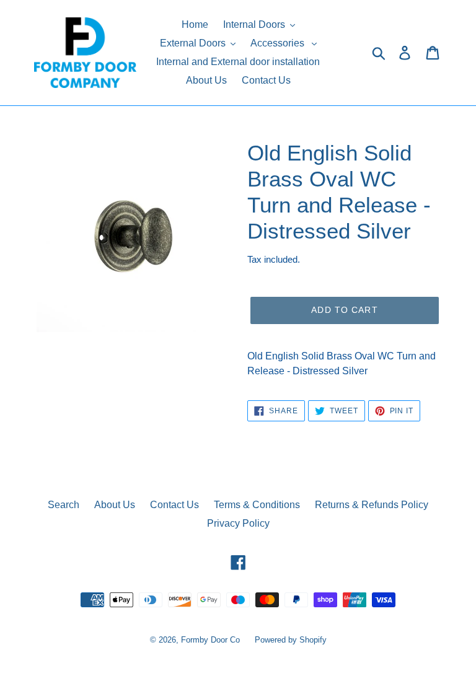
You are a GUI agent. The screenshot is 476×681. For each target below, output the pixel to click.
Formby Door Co (211, 639)
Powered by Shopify (291, 639)
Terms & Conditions (257, 504)
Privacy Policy (238, 523)
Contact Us (174, 504)
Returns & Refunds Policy (371, 504)
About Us (114, 504)
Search (63, 504)
